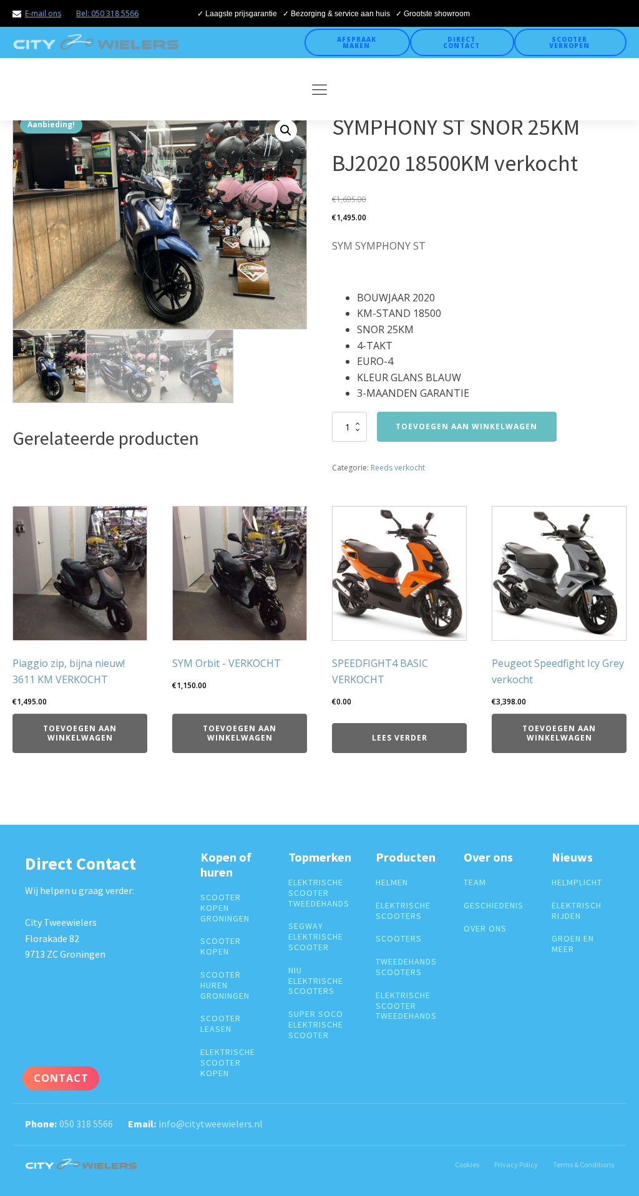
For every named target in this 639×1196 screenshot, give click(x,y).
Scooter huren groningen (225, 985)
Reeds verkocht (398, 467)
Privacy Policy (516, 1164)
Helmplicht (577, 882)
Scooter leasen (220, 1023)
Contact (61, 1078)
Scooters (399, 938)
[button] (286, 130)
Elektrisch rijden (577, 910)
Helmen (392, 882)
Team (475, 882)
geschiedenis (494, 905)
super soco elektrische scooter (315, 1024)
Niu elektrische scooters (315, 980)
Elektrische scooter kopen (227, 1062)
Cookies (467, 1164)
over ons (485, 928)
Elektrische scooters (403, 910)
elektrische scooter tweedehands (318, 892)
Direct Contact (461, 42)
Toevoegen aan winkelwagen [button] (80, 732)
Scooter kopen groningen (225, 907)
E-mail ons (43, 13)
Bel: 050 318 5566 (107, 13)
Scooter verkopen (569, 42)
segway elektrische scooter (315, 936)
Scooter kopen (220, 946)
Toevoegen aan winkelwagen (466, 426)
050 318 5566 (86, 1123)
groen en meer (573, 944)
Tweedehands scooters (406, 967)
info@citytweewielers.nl (211, 1123)
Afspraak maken (356, 42)
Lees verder (399, 737)
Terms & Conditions (583, 1164)
